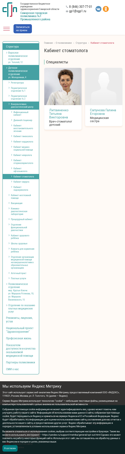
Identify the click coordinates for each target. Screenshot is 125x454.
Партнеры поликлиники (20, 362)
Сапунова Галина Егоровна (103, 112)
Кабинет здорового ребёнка (20, 237)
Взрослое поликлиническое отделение (18, 57)
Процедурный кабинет (22, 219)
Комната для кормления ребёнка (22, 250)
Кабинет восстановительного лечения (23, 128)
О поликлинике (64, 43)
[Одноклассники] (106, 9)
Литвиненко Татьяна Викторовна (59, 113)
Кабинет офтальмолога (20, 170)
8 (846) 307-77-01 (80, 7)
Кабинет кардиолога (23, 141)
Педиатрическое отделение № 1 (19, 89)
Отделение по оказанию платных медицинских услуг (21, 308)
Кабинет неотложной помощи (21, 196)
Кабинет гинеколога (23, 136)
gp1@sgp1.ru (77, 11)
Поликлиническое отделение (21, 291)
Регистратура (17, 82)
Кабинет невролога (23, 155)
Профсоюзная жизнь (18, 338)
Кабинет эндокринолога (21, 188)
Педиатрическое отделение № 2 (19, 97)
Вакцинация (16, 203)
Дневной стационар (23, 120)
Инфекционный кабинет (21, 113)
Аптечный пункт (18, 273)
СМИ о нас (12, 369)
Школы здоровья (19, 243)
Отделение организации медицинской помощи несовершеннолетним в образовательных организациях (22, 262)
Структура (12, 46)
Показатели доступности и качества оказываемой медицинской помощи (20, 350)
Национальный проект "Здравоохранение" (20, 329)
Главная (48, 43)
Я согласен (10, 448)
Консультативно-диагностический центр (22, 105)
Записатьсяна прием (22, 29)
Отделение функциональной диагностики (19, 227)
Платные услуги (18, 278)
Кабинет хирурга (21, 181)
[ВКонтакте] (98, 9)
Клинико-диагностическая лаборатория (19, 211)
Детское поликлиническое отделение (18, 72)
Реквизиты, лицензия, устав (19, 319)
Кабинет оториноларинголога (23, 161)
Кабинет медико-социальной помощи (23, 148)
